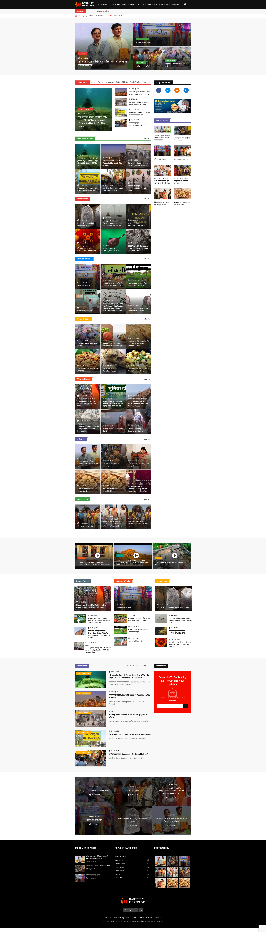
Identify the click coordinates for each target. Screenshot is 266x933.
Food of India (146, 4)
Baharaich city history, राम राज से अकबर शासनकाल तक (130, 734)
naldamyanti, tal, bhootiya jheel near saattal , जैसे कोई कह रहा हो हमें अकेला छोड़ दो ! (113, 403)
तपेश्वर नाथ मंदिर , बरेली (143, 43)
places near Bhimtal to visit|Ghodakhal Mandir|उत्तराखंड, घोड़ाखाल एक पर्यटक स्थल (171, 790)
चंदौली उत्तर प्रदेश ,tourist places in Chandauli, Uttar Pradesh (112, 163)
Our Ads (133, 918)
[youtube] (135, 910)
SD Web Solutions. (157, 921)
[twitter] (130, 910)
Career (115, 918)
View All (147, 139)
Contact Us (158, 918)
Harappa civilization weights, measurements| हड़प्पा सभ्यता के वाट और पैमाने (112, 223)
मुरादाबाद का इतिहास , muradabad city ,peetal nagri (137, 188)
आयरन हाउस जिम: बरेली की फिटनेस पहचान (98, 866)
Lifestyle (167, 4)
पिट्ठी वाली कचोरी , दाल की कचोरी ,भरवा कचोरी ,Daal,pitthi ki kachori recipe (138, 343)
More (144, 82)
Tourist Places (157, 4)
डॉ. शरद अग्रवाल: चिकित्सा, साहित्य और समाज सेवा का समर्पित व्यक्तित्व (87, 463)
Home (99, 4)
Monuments (121, 4)
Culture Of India (133, 4)
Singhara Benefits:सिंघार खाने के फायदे (94, 791)
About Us (108, 918)
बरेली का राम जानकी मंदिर (143, 66)
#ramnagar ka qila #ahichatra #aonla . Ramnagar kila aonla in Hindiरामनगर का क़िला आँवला (132, 562)
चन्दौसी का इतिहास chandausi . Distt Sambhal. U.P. (128, 754)
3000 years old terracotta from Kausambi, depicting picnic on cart (138, 248)
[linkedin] (141, 910)
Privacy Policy (124, 918)
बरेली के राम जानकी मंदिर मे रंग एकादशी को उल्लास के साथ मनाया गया (138, 523)
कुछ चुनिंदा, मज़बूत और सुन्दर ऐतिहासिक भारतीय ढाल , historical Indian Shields (86, 248)
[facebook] (125, 910)
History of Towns (109, 4)
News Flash (176, 4)
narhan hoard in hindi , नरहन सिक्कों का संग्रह (173, 607)
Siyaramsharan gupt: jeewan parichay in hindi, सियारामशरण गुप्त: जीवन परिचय (138, 489)
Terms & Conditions (145, 918)
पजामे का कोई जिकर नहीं (84, 311)
